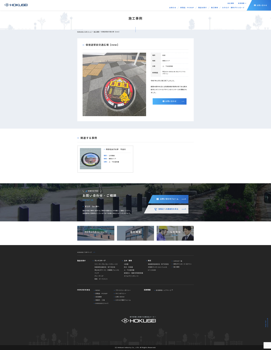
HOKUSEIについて (102, 303)
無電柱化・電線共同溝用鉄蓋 (133, 273)
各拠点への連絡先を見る (168, 209)
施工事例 (214, 8)
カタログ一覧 (178, 261)
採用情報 (241, 3)
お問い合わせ (262, 5)
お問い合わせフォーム (169, 199)
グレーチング (99, 276)
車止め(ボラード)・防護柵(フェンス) (107, 270)
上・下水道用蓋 (129, 270)
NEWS (97, 290)
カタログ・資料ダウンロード (233, 8)
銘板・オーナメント (101, 279)
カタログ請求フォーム (123, 300)
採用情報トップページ (163, 290)
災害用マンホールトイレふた (157, 267)
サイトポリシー (120, 293)
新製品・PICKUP (187, 8)
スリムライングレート (131, 276)
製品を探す (202, 8)
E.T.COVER (152, 270)
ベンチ (97, 273)
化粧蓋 (126, 264)
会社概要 (98, 297)
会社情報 (230, 3)
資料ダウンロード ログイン (183, 264)
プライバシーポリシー (123, 290)
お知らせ (172, 8)
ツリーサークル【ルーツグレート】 (106, 264)
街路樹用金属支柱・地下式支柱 (105, 267)
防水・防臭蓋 (128, 267)
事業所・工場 (100, 300)
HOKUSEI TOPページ (84, 32)
